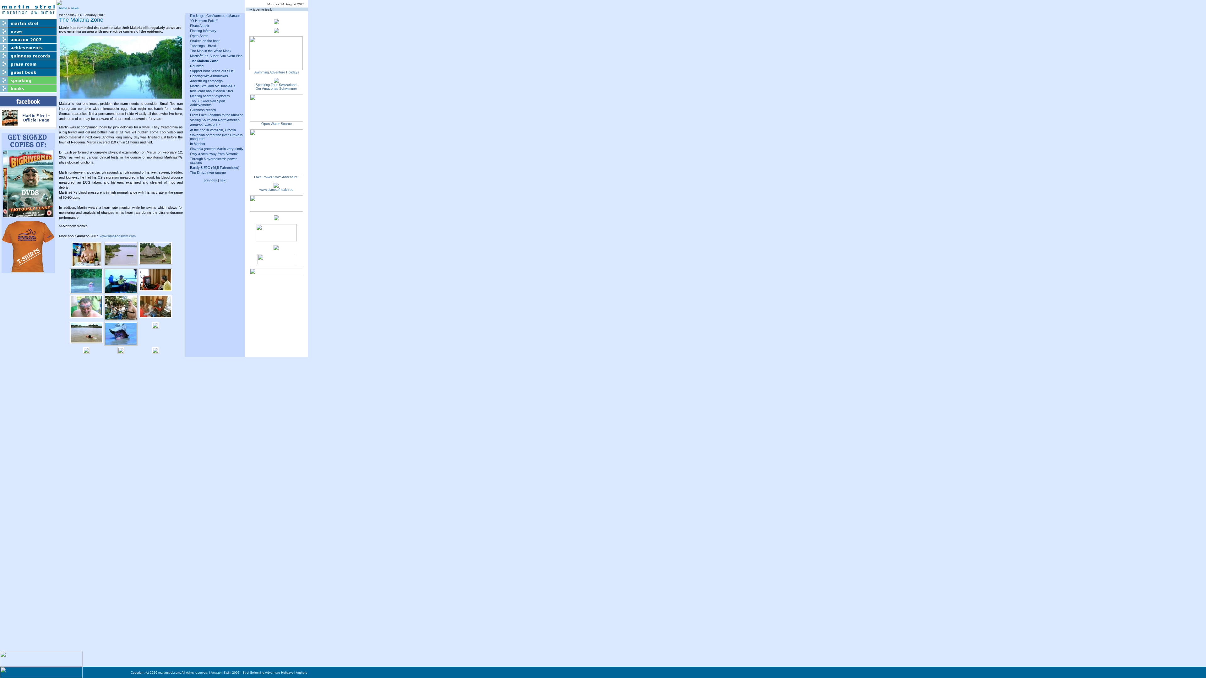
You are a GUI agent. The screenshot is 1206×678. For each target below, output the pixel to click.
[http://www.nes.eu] (276, 239)
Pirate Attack (199, 26)
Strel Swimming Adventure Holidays (267, 672)
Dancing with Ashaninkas (209, 76)
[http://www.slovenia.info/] (276, 248)
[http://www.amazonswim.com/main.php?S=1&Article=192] (276, 81)
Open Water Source (276, 124)
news (75, 8)
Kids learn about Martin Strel (211, 91)
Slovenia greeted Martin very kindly (216, 149)
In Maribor (197, 144)
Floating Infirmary (203, 31)
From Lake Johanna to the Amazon (216, 115)
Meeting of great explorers (210, 96)
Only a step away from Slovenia (214, 154)
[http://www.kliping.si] (276, 274)
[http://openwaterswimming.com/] (276, 120)
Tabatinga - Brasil (203, 46)
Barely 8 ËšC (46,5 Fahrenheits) (214, 168)
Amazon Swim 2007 (205, 125)
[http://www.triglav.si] (276, 210)
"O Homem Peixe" (204, 21)
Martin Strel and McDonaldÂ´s (213, 86)
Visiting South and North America (215, 120)
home (63, 8)
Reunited (197, 66)
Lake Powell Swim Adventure (276, 177)
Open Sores (199, 36)
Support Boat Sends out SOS (212, 71)
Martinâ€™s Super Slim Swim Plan (216, 56)
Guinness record (203, 110)
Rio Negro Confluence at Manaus (215, 16)
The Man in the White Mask (210, 51)
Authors (301, 672)
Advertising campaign (206, 81)
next (223, 180)
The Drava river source (208, 173)
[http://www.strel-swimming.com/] (276, 68)
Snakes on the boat (205, 41)
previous (210, 180)
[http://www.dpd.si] (276, 218)
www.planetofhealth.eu (276, 189)
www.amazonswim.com (118, 236)
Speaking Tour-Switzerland (276, 85)
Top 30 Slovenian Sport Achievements (207, 103)
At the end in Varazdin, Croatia (213, 130)
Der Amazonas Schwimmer (276, 88)
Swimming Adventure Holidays (276, 72)
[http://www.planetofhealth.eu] (276, 186)
